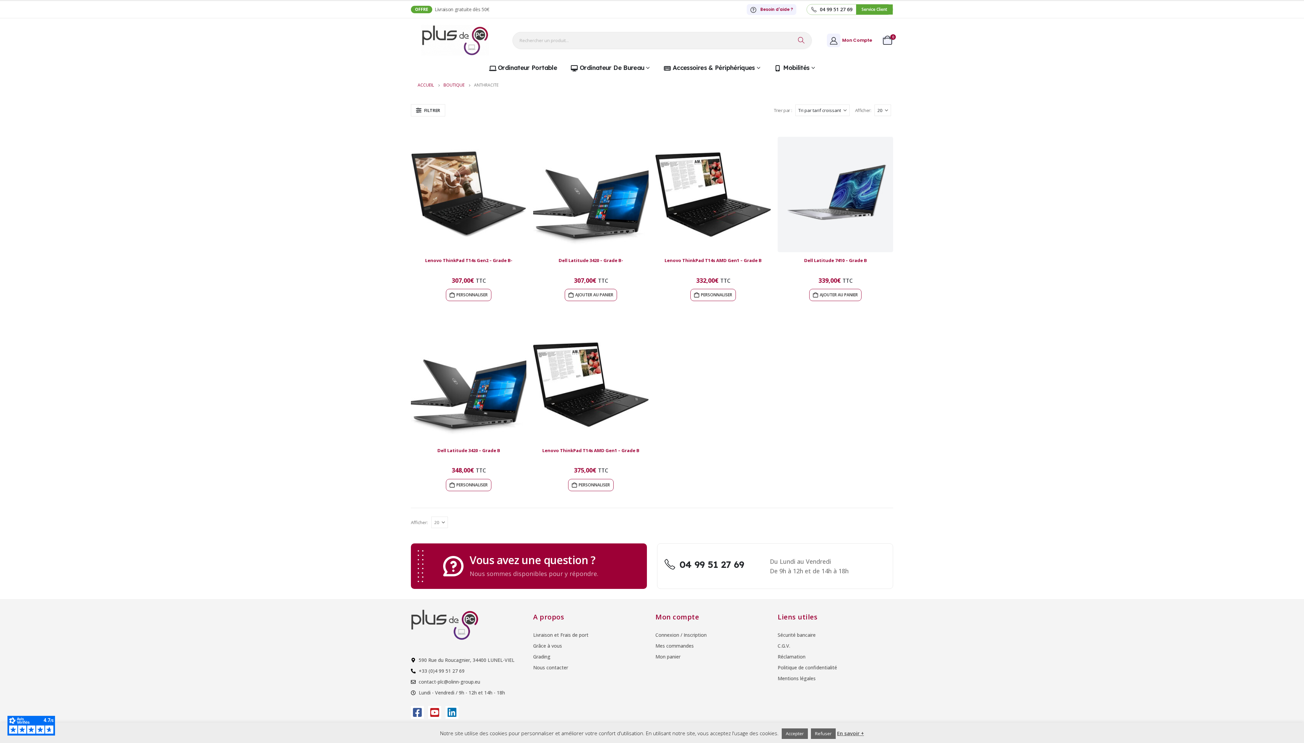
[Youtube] (434, 712)
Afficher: (863, 110)
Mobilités (796, 68)
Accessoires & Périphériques (714, 68)
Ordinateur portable (527, 68)
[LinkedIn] (452, 712)
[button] (428, 110)
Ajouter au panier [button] (594, 295)
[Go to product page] (468, 194)
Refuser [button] (823, 733)
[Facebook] (417, 712)
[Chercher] (801, 40)
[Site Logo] (455, 40)
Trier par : (783, 110)
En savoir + (850, 733)
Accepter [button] (795, 733)
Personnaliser (472, 295)
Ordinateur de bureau (612, 68)
